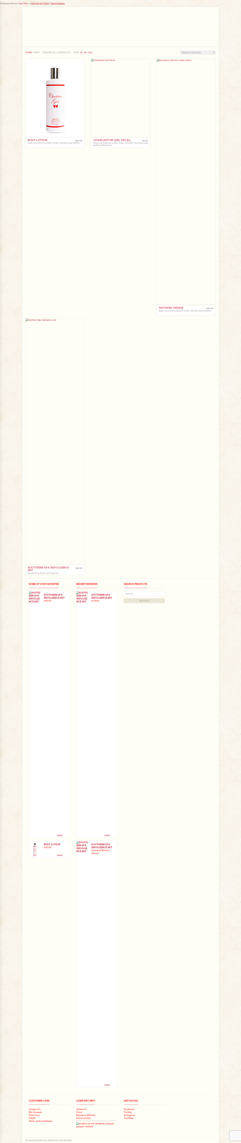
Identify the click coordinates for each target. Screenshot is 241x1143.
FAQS (32, 1118)
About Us (81, 1109)
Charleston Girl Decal (112, 140)
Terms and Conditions (41, 1121)
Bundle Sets (33, 573)
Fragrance (79, 33)
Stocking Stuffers (71, 143)
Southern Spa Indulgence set (48, 569)
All (90, 52)
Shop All (133, 33)
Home (63, 33)
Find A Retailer (57, 3)
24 (81, 52)
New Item (134, 143)
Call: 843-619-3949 (40, 3)
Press (79, 1112)
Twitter (128, 1112)
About (147, 33)
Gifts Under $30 (55, 143)
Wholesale (165, 33)
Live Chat (23, 3)
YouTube (128, 1118)
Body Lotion (37, 140)
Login (212, 41)
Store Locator (83, 1118)
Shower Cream (171, 307)
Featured (42, 143)
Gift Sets (116, 33)
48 (85, 52)
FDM (69, 1140)
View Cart (34, 1115)
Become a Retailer (85, 1115)
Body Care (98, 33)
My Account (35, 1112)
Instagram (129, 1115)
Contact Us (35, 1109)
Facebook (129, 1109)
